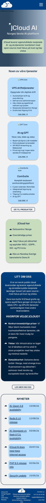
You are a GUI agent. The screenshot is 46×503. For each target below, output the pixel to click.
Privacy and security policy (21, 494)
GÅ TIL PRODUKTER (23, 209)
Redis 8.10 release (15, 420)
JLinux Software (17, 500)
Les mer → (23, 114)
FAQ (21, 502)
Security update (18, 475)
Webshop (27, 500)
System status (21, 498)
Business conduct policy (21, 496)
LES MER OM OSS (23, 387)
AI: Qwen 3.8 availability (16, 407)
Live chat (41, 500)
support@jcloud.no (38, 497)
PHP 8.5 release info (18, 464)
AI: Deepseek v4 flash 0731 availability (18, 434)
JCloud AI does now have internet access (18, 450)
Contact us (40, 492)
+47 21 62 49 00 (38, 494)
